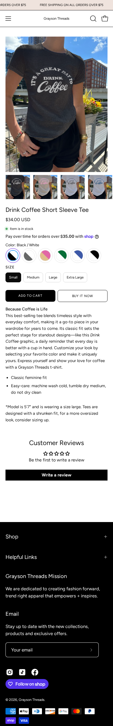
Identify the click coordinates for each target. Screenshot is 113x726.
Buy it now (82, 296)
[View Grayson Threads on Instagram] (9, 672)
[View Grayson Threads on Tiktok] (22, 672)
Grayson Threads (56, 18)
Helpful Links (21, 557)
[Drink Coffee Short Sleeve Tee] (17, 187)
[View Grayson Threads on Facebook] (35, 672)
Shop (11, 536)
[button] (93, 18)
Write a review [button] (56, 475)
